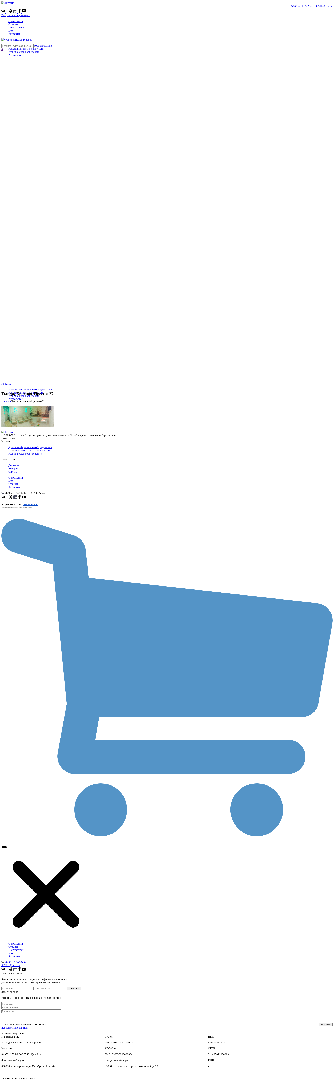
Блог (11, 30)
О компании (15, 21)
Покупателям (16, 27)
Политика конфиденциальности (16, 507)
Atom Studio (30, 504)
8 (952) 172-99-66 (303, 6)
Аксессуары (15, 398)
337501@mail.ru (323, 6)
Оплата (12, 471)
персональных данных (14, 1027)
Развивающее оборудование (25, 453)
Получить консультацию (15, 15)
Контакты (14, 33)
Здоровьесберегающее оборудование (30, 389)
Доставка (13, 465)
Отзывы (13, 24)
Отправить (74, 988)
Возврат (13, 468)
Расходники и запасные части (26, 48)
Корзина (6, 383)
